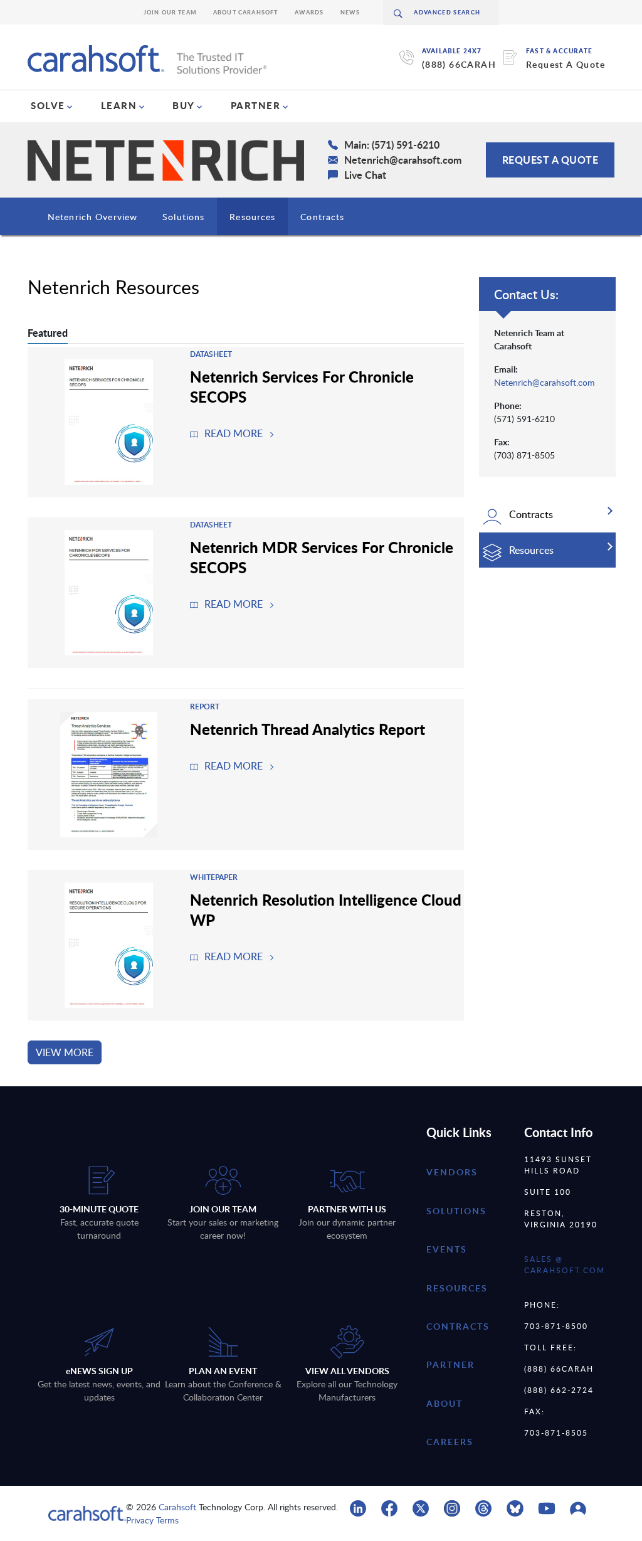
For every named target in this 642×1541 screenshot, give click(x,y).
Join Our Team (170, 12)
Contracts (322, 217)
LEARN (119, 105)
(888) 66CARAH (459, 64)
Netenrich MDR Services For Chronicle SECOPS (321, 557)
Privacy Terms (152, 1520)
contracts (458, 1326)
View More (64, 1052)
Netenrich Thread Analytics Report (307, 728)
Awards (309, 12)
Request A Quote (565, 64)
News (350, 12)
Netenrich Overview (92, 217)
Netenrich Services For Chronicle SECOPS (302, 386)
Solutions (183, 217)
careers (449, 1442)
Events (446, 1249)
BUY (183, 105)
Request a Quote (550, 159)
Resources (252, 217)
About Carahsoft (245, 12)
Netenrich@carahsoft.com (544, 382)
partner (450, 1364)
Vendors (452, 1172)
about (444, 1403)
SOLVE (48, 105)
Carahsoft (177, 1507)
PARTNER (256, 105)
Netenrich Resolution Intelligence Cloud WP (325, 909)
